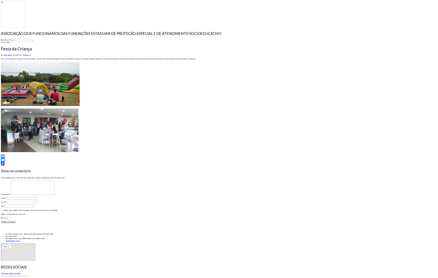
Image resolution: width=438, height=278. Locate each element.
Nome (3, 198)
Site (2, 206)
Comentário (5, 194)
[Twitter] (219, 160)
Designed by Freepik (23, 276)
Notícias (26, 55)
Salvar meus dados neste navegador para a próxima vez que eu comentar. (31, 210)
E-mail (4, 202)
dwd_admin (8, 55)
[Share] (219, 163)
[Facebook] (219, 156)
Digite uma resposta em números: (13, 214)
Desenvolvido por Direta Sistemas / (9, 276)
